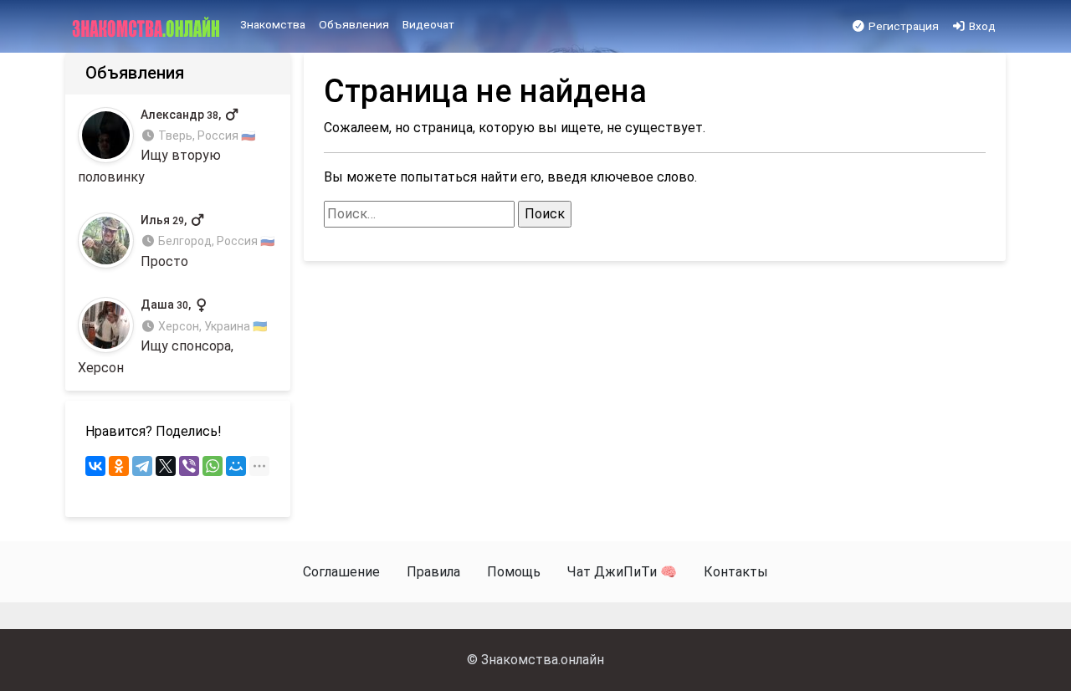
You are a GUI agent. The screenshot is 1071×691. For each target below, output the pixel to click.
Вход (981, 26)
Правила (433, 572)
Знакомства (272, 24)
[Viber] (189, 466)
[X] (166, 466)
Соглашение (341, 572)
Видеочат (428, 24)
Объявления (354, 24)
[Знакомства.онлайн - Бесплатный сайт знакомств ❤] (148, 27)
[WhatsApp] (212, 466)
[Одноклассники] (119, 466)
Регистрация (902, 26)
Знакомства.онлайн (542, 660)
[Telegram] (142, 466)
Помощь (514, 572)
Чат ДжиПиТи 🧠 (622, 572)
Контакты (736, 572)
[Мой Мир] (236, 466)
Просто (207, 241)
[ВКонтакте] (95, 466)
